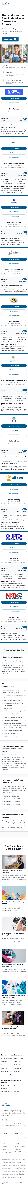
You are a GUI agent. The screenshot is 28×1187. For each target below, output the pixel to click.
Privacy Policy (18, 1143)
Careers (4, 1140)
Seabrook (17, 1065)
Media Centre (5, 1149)
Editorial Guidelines (20, 1146)
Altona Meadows (6, 1058)
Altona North (18, 1061)
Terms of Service (19, 1140)
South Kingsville (6, 1071)
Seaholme (17, 1071)
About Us (4, 1137)
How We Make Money (20, 1137)
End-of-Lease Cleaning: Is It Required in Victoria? (11, 1028)
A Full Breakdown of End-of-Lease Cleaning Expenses (13, 934)
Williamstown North (7, 1075)
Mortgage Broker (6, 1091)
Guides (3, 1143)
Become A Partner (6, 1152)
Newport (4, 1061)
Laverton (4, 1068)
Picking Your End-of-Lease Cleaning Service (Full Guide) (13, 996)
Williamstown (18, 1058)
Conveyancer (18, 1086)
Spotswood (17, 1068)
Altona (3, 1065)
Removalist (17, 1091)
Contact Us (4, 1146)
